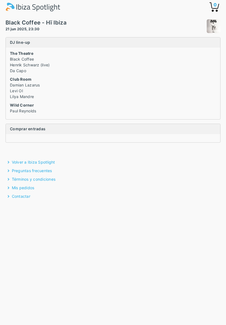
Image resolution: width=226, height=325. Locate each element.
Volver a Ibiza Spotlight (33, 162)
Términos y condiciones (34, 179)
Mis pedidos (23, 187)
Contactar (21, 196)
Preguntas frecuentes (32, 170)
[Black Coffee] (213, 26)
